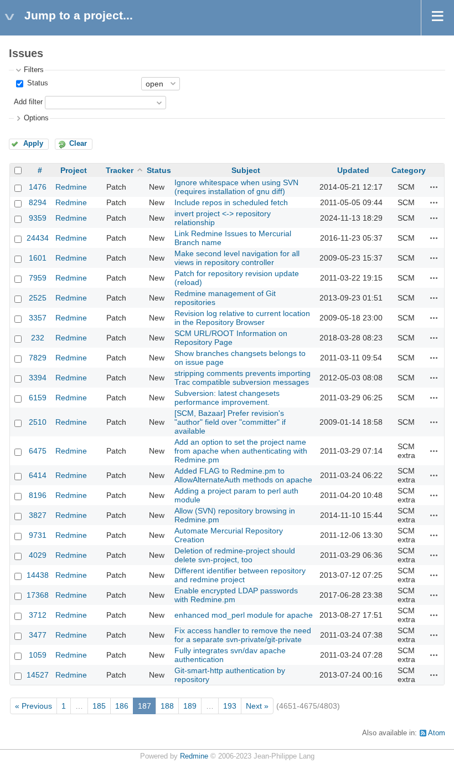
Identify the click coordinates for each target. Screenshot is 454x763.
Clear (78, 143)
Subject (245, 170)
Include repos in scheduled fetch (231, 202)
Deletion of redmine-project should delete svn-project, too (234, 555)
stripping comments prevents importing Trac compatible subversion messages (242, 377)
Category (408, 170)
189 (190, 705)
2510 (38, 422)
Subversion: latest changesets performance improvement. (227, 397)
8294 (38, 202)
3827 (38, 515)
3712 (38, 615)
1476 (38, 186)
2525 (38, 297)
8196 (38, 495)
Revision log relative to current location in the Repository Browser (242, 318)
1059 (38, 654)
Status (36, 83)
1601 (38, 257)
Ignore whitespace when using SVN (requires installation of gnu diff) (236, 187)
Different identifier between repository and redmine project (240, 575)
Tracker (119, 170)
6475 (38, 450)
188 (167, 705)
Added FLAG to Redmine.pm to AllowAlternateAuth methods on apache (243, 475)
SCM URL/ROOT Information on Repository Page (230, 338)
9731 (38, 535)
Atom (436, 733)
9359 (38, 217)
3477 (38, 634)
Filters (34, 70)
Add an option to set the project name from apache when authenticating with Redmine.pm (240, 451)
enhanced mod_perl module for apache (243, 615)
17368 (38, 595)
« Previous (33, 705)
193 (229, 705)
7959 (38, 277)
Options (36, 118)
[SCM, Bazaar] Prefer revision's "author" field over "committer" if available (230, 422)
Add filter (28, 102)
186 (121, 705)
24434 (38, 237)
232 (37, 337)
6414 (38, 475)
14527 (38, 674)
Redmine (71, 186)
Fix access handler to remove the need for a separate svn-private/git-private (242, 635)
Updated (353, 170)
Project (73, 170)
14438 (38, 575)
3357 (38, 317)
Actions (434, 186)
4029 (38, 555)
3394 (38, 377)
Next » (257, 705)
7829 (38, 357)
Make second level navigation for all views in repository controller (237, 258)
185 (99, 705)
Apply (33, 143)
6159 (38, 397)
